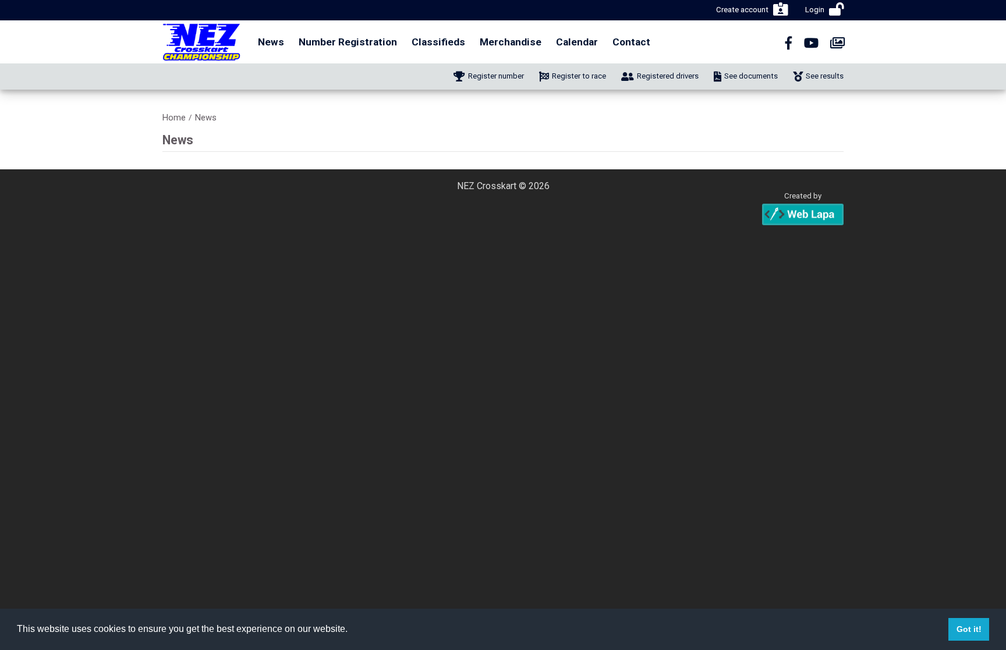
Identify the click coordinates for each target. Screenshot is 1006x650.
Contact (631, 42)
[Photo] (837, 43)
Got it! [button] (969, 629)
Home (174, 118)
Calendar (577, 42)
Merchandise (510, 42)
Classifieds (438, 42)
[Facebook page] (788, 43)
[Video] (811, 43)
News (271, 42)
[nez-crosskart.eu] (201, 41)
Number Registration (348, 42)
